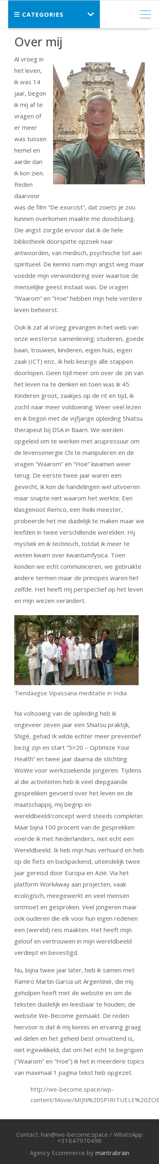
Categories (43, 14)
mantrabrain (112, 1153)
